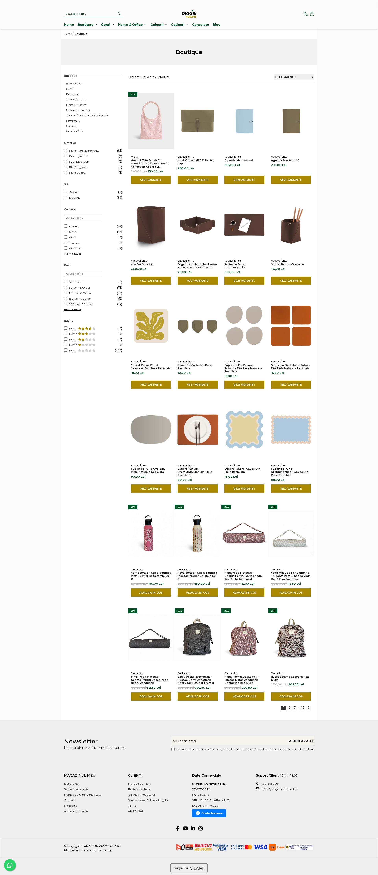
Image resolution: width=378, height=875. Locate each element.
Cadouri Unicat (76, 99)
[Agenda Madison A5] (291, 121)
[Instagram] (200, 828)
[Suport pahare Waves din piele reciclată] (244, 430)
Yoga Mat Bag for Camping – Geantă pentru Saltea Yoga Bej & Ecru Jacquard (291, 576)
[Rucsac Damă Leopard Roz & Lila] (291, 637)
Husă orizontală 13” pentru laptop (196, 162)
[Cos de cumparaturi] (312, 14)
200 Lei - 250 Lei (80, 304)
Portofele (72, 94)
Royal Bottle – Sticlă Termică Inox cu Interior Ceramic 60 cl (197, 576)
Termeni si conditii (76, 789)
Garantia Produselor (141, 794)
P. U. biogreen (79, 161)
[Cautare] (119, 14)
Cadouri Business (78, 110)
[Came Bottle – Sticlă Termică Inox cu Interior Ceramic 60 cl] (151, 534)
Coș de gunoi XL (142, 264)
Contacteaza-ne (211, 813)
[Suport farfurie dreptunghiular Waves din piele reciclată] (291, 430)
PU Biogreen (78, 167)
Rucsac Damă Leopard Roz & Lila (290, 678)
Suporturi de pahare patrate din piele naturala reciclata (290, 366)
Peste (73, 328)
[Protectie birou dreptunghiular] (244, 225)
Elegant (74, 197)
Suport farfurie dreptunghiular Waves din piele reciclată (289, 472)
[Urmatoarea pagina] (308, 708)
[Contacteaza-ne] (306, 14)
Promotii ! (73, 120)
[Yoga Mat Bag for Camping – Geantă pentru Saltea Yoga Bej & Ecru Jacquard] (291, 534)
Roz (72, 237)
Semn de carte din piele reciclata (195, 366)
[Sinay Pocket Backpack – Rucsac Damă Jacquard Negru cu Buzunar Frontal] (197, 637)
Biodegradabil (78, 156)
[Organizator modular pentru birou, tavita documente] (197, 225)
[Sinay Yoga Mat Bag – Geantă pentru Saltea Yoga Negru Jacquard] (151, 637)
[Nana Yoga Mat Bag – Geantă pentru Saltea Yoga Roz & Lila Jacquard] (244, 534)
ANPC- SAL (136, 811)
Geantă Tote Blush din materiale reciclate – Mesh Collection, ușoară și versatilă (149, 163)
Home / (69, 33)
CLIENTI (135, 775)
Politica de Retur (139, 789)
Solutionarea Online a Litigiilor (148, 800)
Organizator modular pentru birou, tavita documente (197, 266)
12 (302, 707)
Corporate (200, 25)
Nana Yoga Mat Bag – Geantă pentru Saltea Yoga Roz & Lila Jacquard (243, 576)
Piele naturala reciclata (84, 150)
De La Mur (137, 569)
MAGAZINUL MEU (79, 775)
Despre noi (71, 783)
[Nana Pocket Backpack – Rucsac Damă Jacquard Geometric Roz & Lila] (244, 637)
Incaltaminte (74, 131)
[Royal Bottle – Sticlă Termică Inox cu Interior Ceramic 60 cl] (197, 534)
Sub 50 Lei (76, 282)
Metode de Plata (139, 783)
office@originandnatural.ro (278, 789)
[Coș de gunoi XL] (151, 225)
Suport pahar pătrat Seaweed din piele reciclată (151, 366)
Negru (73, 226)
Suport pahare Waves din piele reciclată (242, 470)
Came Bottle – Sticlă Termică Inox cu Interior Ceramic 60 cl (151, 576)
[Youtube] (185, 828)
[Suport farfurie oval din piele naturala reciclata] (151, 430)
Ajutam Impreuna (76, 811)
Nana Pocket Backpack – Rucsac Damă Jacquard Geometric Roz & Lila (241, 679)
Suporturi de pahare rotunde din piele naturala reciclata (243, 368)
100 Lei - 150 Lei (80, 293)
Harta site (70, 805)
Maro (72, 232)
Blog (216, 25)
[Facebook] (177, 828)
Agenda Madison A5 (285, 160)
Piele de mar (78, 172)
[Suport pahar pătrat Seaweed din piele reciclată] (151, 326)
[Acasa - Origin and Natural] (189, 14)
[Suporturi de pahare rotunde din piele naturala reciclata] (244, 326)
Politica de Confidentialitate (295, 749)
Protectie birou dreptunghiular (235, 266)
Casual (73, 192)
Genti (69, 89)
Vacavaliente (186, 156)
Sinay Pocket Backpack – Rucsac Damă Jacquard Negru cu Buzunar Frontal (196, 679)
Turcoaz (74, 243)
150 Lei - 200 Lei (80, 298)
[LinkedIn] (192, 828)
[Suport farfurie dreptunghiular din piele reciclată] (197, 430)
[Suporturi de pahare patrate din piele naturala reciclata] (291, 326)
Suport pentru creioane (287, 264)
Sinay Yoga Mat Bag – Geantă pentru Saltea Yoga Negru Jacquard (149, 679)
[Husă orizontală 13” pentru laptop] (197, 121)
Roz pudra (76, 248)
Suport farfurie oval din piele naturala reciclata (148, 470)
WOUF (135, 156)
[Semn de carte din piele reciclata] (197, 326)
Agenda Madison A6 (238, 160)
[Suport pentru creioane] (291, 225)
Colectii (71, 126)
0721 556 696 (269, 783)
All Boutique (74, 83)
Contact (69, 800)
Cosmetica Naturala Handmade (87, 115)
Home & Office (76, 104)
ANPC (132, 805)
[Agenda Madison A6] (244, 121)
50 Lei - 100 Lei (79, 287)
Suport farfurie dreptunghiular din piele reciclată (195, 472)
